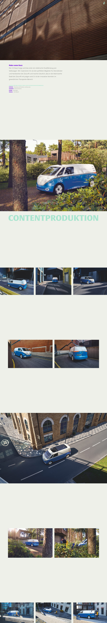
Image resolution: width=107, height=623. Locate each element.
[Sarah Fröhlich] (104, 3)
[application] (53, 30)
